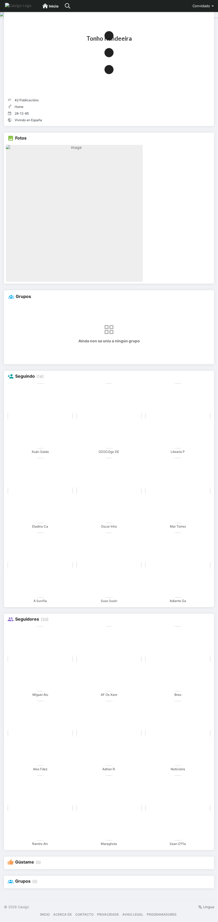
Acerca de (62, 914)
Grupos (23, 881)
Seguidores (27, 619)
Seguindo (25, 376)
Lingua (208, 907)
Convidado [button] (201, 6)
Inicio (45, 914)
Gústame (24, 862)
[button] (109, 52)
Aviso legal (132, 914)
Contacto (84, 914)
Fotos (21, 138)
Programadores (162, 914)
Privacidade (108, 914)
